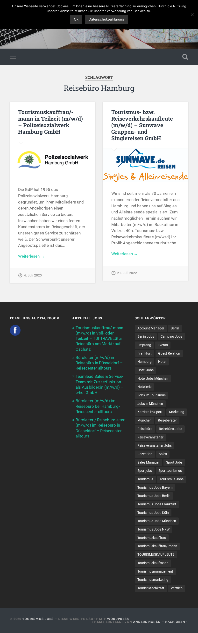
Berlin (175, 328)
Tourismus (145, 479)
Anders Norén (147, 622)
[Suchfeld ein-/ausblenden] (185, 57)
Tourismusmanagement (155, 571)
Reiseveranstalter (150, 437)
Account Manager (150, 328)
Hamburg (144, 362)
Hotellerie (144, 387)
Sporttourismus (170, 471)
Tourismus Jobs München (156, 521)
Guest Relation (169, 353)
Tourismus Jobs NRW (153, 529)
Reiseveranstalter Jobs (154, 445)
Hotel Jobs (145, 370)
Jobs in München (150, 404)
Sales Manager (148, 462)
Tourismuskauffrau (151, 538)
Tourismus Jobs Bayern (155, 487)
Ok (76, 19)
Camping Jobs (171, 336)
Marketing (176, 412)
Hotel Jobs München (152, 378)
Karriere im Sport (150, 412)
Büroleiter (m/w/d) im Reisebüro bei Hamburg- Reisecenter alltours (98, 406)
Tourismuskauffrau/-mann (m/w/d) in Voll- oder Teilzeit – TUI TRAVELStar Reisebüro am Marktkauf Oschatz (99, 338)
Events (163, 345)
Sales (163, 454)
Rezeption (144, 454)
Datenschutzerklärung (106, 19)
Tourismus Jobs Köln (153, 513)
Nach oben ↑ (176, 622)
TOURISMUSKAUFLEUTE (155, 554)
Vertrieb (177, 588)
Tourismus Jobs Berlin (153, 496)
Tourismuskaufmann (153, 563)
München (144, 420)
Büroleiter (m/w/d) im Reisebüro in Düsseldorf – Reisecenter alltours (99, 363)
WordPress (118, 619)
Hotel (162, 362)
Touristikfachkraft (150, 588)
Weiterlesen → (31, 256)
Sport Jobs (174, 462)
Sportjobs (144, 471)
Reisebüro (144, 429)
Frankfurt (144, 353)
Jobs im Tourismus (151, 395)
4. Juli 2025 (33, 275)
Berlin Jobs (145, 336)
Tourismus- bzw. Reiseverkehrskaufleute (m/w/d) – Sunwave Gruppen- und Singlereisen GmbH (142, 125)
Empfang (144, 345)
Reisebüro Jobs (170, 429)
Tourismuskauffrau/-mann (157, 546)
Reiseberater (167, 420)
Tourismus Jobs (172, 479)
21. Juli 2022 (127, 273)
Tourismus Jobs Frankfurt (156, 504)
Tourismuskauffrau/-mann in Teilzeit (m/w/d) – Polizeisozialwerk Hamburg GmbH (50, 121)
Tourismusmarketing (152, 580)
